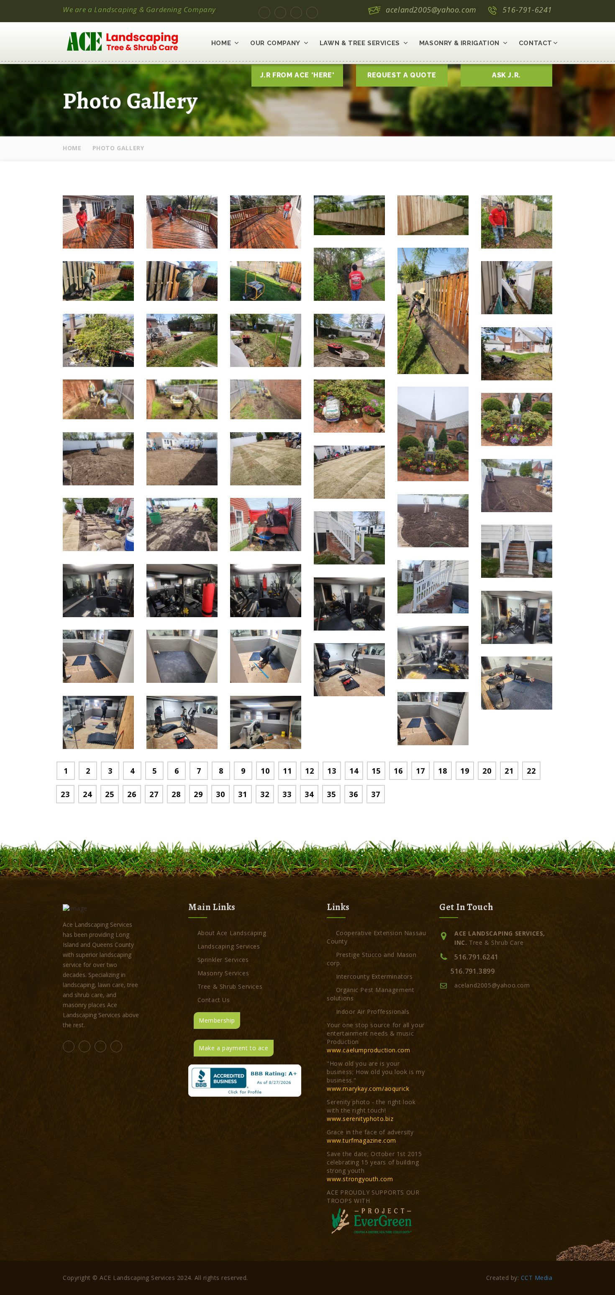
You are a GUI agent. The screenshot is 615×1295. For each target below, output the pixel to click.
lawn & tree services (360, 43)
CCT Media (537, 1278)
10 (265, 771)
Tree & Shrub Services (229, 986)
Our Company (275, 43)
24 (87, 794)
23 (65, 794)
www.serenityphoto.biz (360, 1119)
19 (464, 771)
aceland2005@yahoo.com (431, 10)
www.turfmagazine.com (361, 1140)
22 (531, 771)
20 (486, 771)
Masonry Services (223, 973)
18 (442, 771)
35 (331, 794)
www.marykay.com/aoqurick (368, 1088)
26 (131, 794)
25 (109, 794)
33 (286, 794)
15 (376, 771)
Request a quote (401, 75)
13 (331, 771)
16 (398, 771)
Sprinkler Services (223, 960)
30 (220, 794)
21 (509, 771)
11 (287, 771)
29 (198, 794)
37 (375, 794)
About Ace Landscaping (231, 933)
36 (353, 794)
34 (309, 794)
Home (221, 43)
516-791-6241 (527, 10)
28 (176, 794)
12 (309, 771)
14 (353, 771)
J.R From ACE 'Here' (297, 75)
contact (535, 43)
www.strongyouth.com (360, 1179)
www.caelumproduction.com (368, 1050)
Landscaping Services (228, 946)
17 (420, 771)
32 (264, 794)
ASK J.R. (506, 75)
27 (153, 794)
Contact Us (213, 1000)
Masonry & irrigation (459, 43)
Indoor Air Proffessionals (373, 1011)
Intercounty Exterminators (374, 976)
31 (242, 794)
